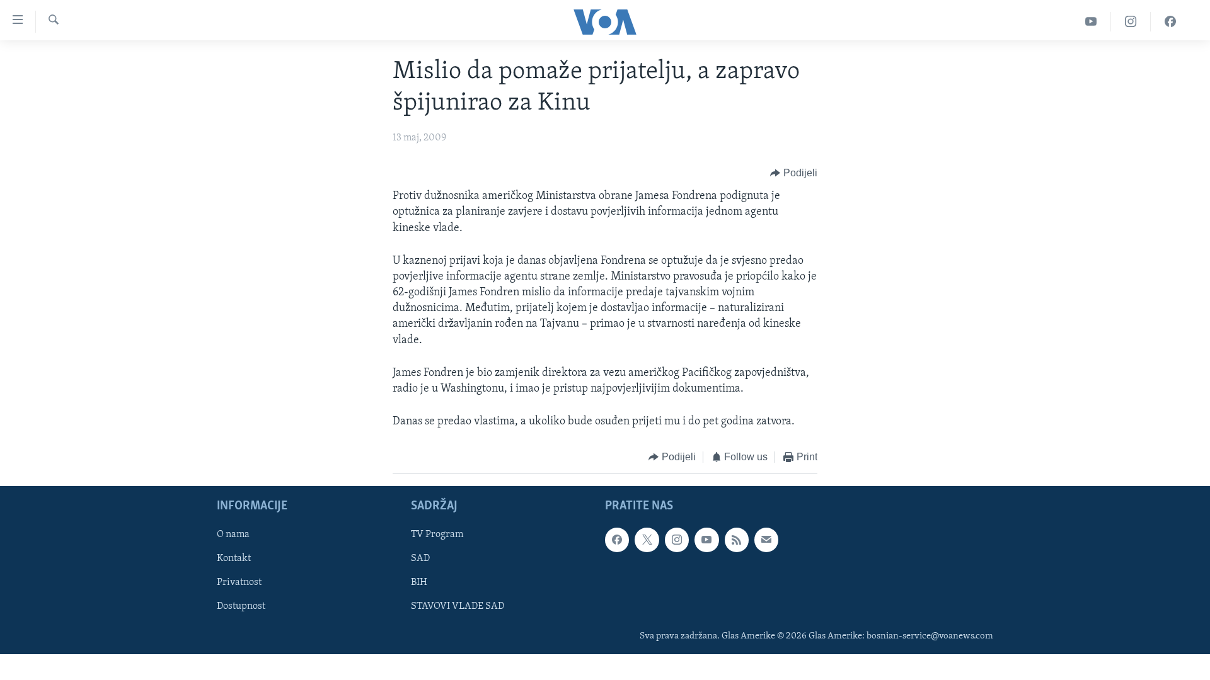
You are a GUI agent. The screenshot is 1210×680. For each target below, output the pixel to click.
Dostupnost (241, 606)
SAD (420, 558)
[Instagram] (1131, 21)
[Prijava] (766, 540)
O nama (233, 535)
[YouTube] (1091, 21)
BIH (419, 582)
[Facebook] (1170, 21)
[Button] (793, 173)
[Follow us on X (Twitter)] (647, 540)
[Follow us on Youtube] (706, 540)
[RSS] (737, 540)
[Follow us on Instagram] (677, 540)
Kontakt (234, 558)
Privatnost (239, 582)
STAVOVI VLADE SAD (457, 606)
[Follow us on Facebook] (617, 540)
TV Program (437, 535)
